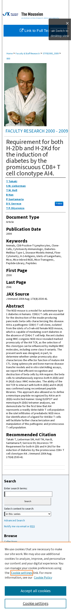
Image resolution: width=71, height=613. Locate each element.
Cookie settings (21, 573)
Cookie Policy (43, 577)
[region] (35, 577)
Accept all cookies (35, 591)
